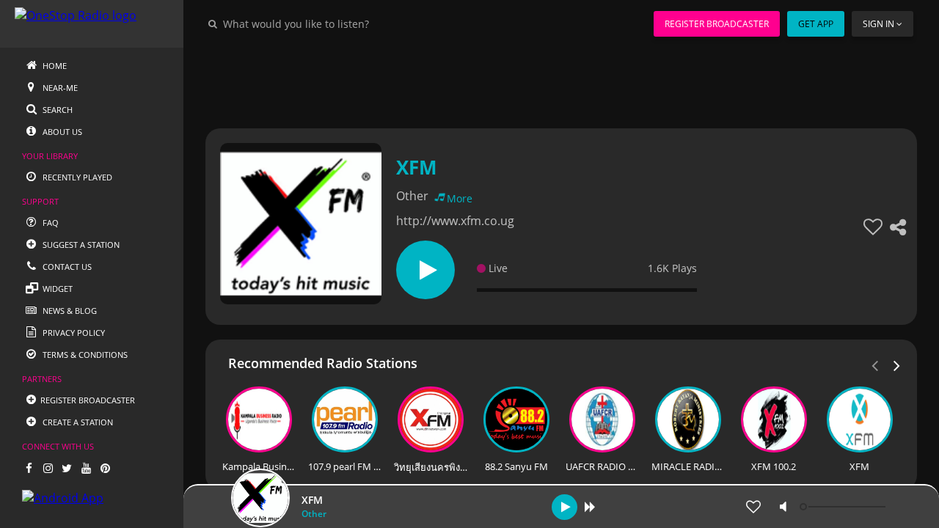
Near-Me (59, 87)
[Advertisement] (561, 81)
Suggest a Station (80, 244)
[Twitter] (67, 468)
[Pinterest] (105, 468)
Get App (815, 24)
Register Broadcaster (717, 24)
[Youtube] (86, 468)
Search (56, 109)
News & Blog (68, 310)
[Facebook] (29, 468)
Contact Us (66, 266)
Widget (56, 288)
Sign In (878, 24)
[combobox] (340, 23)
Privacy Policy (72, 332)
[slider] (844, 506)
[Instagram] (48, 468)
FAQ (49, 222)
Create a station (76, 422)
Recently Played (76, 177)
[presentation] (897, 364)
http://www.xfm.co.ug (455, 221)
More (459, 198)
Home (53, 65)
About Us (61, 131)
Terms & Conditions (84, 354)
